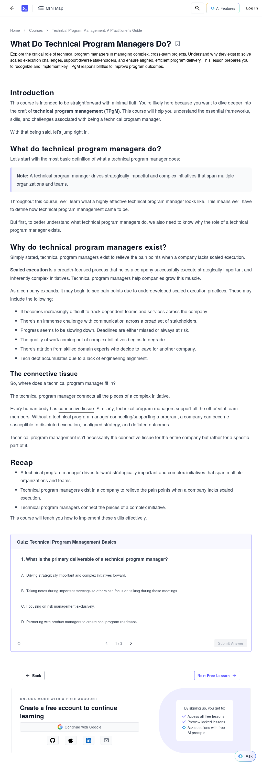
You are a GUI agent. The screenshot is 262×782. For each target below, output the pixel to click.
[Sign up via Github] (53, 740)
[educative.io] (24, 8)
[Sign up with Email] (106, 740)
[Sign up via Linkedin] (88, 740)
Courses (36, 30)
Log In (252, 8)
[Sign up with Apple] (71, 740)
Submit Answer (231, 643)
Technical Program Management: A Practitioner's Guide (97, 30)
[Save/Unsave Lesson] (177, 43)
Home (15, 30)
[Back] (12, 8)
